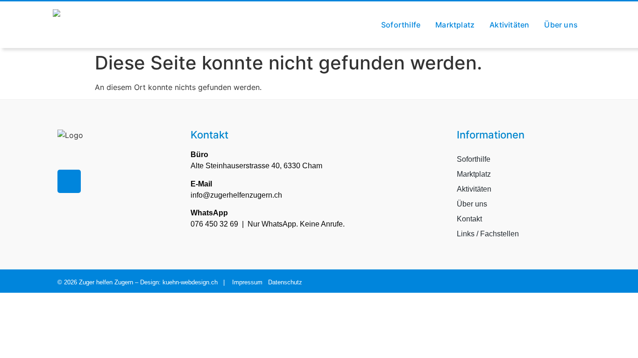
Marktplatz (455, 24)
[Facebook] (69, 181)
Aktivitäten (509, 24)
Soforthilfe (400, 24)
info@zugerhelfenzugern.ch (236, 195)
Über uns (561, 24)
